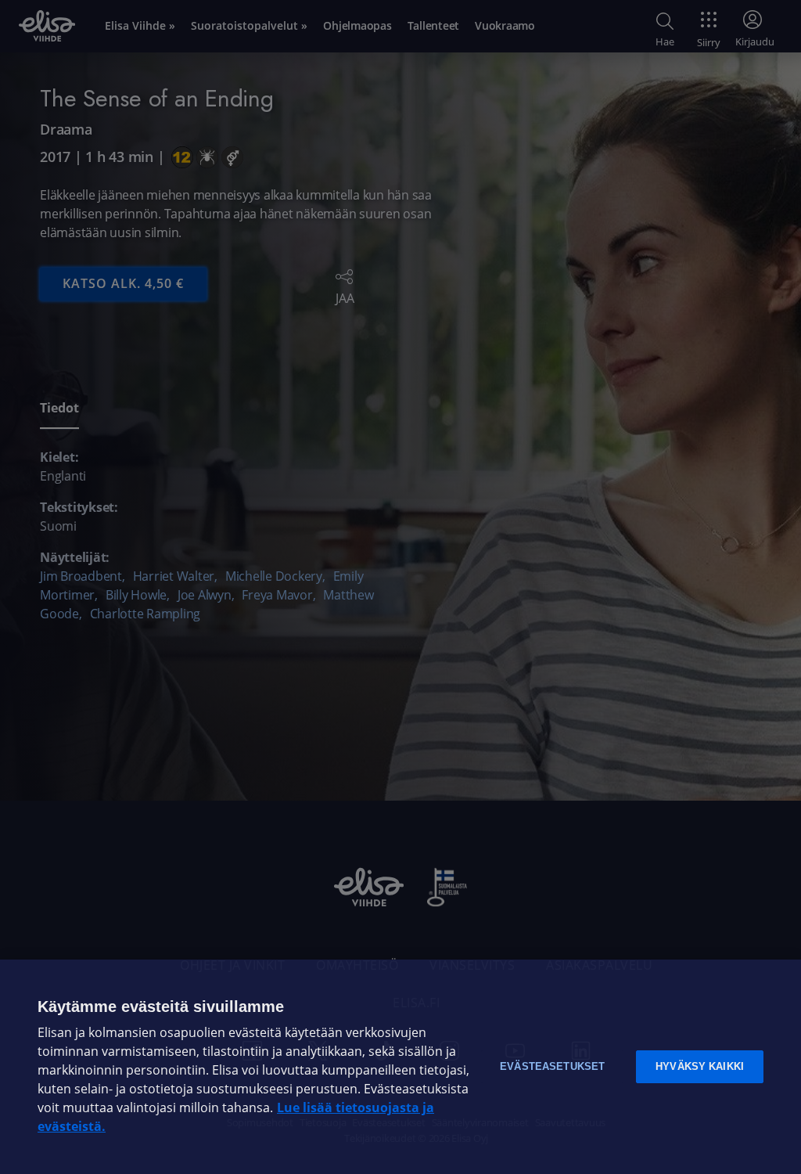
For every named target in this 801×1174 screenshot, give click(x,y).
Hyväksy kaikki (700, 1066)
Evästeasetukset (552, 1066)
